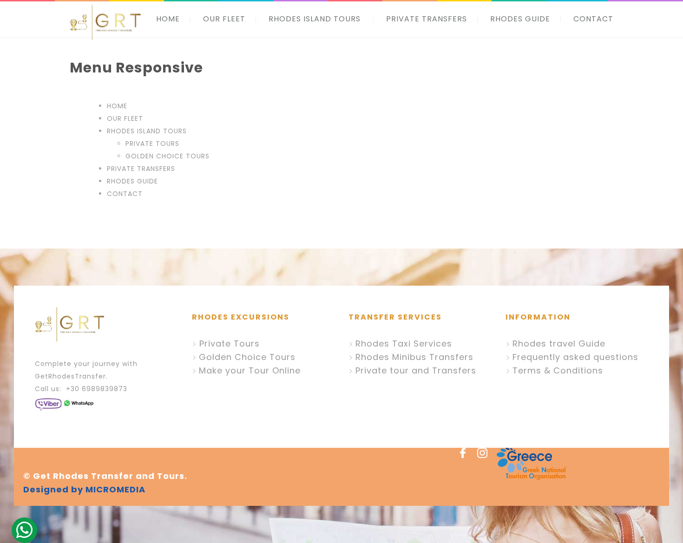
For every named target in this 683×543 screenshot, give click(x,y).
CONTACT (593, 18)
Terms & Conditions (557, 370)
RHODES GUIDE (520, 18)
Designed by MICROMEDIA (84, 489)
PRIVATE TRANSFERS (426, 18)
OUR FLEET (224, 18)
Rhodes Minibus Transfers (414, 357)
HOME (168, 18)
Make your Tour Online (250, 370)
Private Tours (228, 343)
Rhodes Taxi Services (403, 343)
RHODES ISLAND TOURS (315, 18)
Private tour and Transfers (415, 370)
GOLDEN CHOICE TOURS (167, 156)
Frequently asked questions (575, 357)
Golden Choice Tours (247, 357)
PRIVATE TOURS (152, 143)
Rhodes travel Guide (558, 343)
